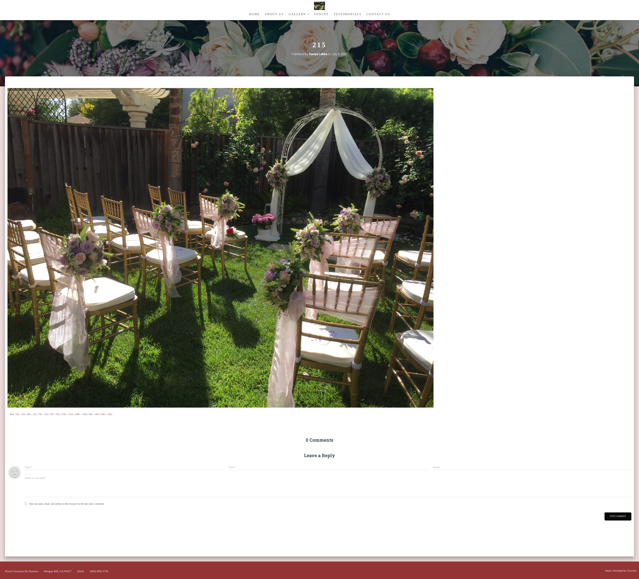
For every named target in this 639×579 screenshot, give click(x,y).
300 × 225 (31, 414)
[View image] (220, 247)
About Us (274, 14)
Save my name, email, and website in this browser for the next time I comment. (67, 504)
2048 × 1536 (81, 414)
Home (254, 14)
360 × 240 (93, 414)
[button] (308, 14)
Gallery (298, 14)
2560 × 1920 (106, 414)
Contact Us (378, 14)
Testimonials (347, 14)
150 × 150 (20, 414)
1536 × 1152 (67, 414)
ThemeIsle (632, 571)
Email (80, 571)
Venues (321, 14)
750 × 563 (43, 414)
